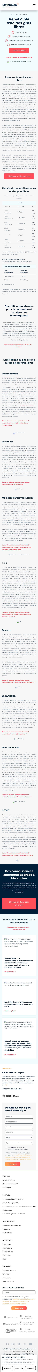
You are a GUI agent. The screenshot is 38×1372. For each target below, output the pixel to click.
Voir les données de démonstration (18, 57)
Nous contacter (8, 1281)
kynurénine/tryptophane (27, 405)
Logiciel (6, 1176)
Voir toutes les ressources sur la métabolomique (18, 928)
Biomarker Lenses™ (10, 1184)
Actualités (6, 1274)
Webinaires (7, 1255)
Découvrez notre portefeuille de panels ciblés (17, 346)
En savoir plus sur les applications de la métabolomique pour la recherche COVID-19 (17, 854)
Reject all (30, 1368)
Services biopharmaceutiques (14, 1214)
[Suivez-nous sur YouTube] (30, 1344)
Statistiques (7, 1187)
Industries (6, 1229)
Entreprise (7, 1266)
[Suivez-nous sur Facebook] (7, 1344)
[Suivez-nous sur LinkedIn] (19, 1344)
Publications (7, 1248)
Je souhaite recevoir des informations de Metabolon (18, 1148)
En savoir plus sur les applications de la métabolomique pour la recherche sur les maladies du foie (16, 614)
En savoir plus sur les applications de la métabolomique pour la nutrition (15, 733)
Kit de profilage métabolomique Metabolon (19, 1206)
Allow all (7, 1368)
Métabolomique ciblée (11, 1203)
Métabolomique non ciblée (13, 1199)
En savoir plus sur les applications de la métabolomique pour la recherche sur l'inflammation (15, 423)
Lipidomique (7, 1210)
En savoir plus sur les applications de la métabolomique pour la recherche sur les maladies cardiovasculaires (16, 547)
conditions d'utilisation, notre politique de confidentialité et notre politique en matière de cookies (18, 1157)
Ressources (7, 1244)
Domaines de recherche (12, 1225)
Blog (4, 1259)
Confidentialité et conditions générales (19, 1351)
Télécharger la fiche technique (19, 176)
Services (6, 1195)
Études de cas (8, 1252)
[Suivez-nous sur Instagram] (13, 1344)
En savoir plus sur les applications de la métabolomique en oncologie (15, 483)
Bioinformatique (9, 1180)
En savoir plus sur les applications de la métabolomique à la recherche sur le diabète (17, 681)
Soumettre (13, 1164)
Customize (19, 1368)
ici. (6, 1085)
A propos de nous (9, 1270)
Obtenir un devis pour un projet (19, 903)
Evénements (7, 1278)
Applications (8, 1221)
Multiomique (7, 1233)
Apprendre (8, 1240)
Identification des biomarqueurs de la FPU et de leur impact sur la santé (18, 1004)
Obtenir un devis (19, 50)
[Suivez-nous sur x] (25, 1344)
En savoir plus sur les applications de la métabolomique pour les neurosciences (16, 796)
